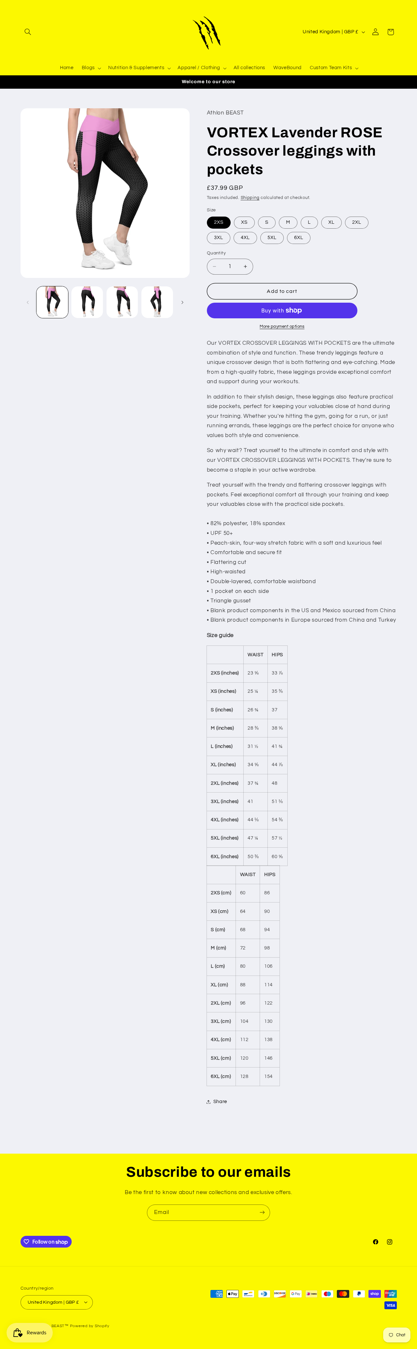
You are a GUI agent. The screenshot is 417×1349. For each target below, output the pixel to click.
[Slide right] (182, 302)
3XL (218, 237)
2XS (218, 222)
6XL (298, 237)
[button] (28, 31)
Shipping (250, 198)
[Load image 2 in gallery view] (87, 302)
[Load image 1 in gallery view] (52, 302)
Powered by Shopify (89, 1325)
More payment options (282, 327)
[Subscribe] (262, 1212)
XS (244, 222)
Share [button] (220, 1101)
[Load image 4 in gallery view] (157, 302)
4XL (245, 237)
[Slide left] (28, 302)
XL (331, 222)
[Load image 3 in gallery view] (122, 302)
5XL (272, 237)
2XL (356, 222)
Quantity (216, 253)
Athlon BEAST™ (53, 1325)
